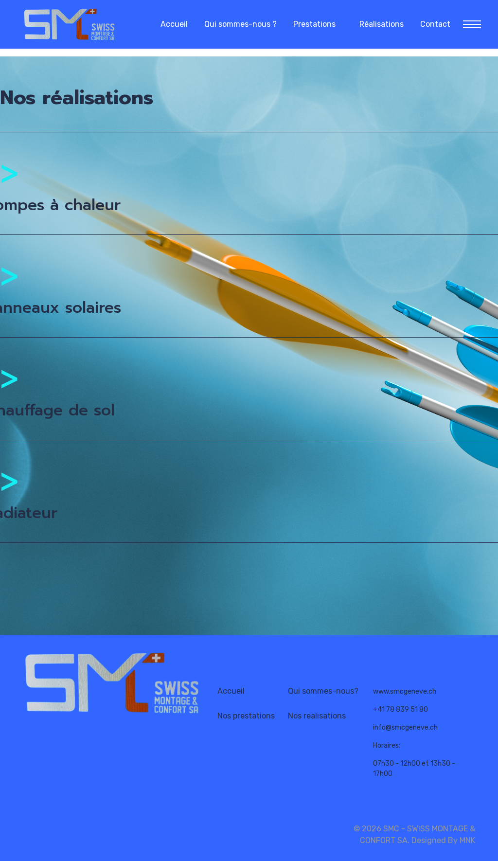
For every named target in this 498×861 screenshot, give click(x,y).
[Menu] (469, 24)
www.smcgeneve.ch (404, 691)
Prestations (314, 24)
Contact (435, 24)
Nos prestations (246, 715)
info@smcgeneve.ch (405, 727)
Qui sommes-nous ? (240, 24)
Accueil (174, 24)
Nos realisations (317, 715)
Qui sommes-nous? (323, 691)
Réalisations (381, 24)
